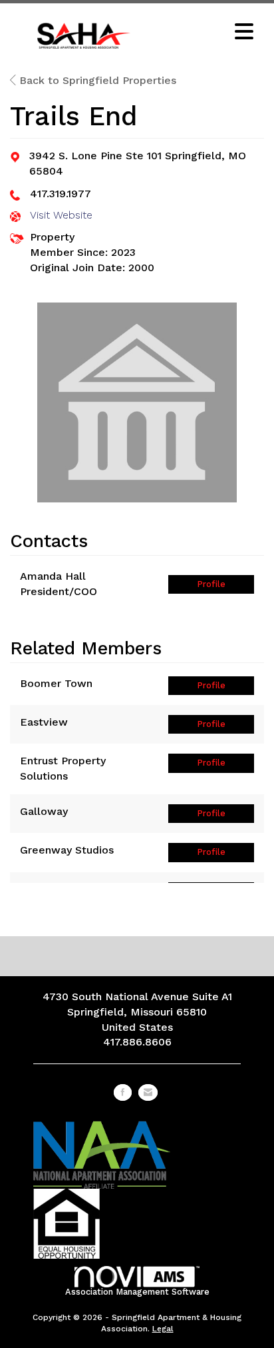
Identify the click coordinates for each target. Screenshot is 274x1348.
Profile (211, 584)
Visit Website (61, 215)
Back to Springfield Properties (96, 80)
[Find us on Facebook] (123, 1092)
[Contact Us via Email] (148, 1092)
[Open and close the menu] (206, 33)
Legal (163, 1328)
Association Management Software (137, 1292)
